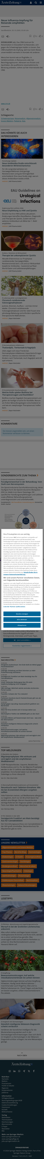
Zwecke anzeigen (22, 614)
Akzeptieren (22, 625)
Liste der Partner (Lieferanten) (14, 607)
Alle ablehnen (22, 620)
